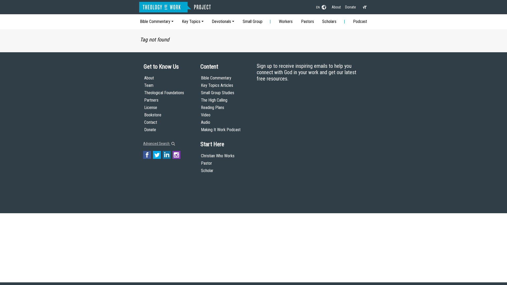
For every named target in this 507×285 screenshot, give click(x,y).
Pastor (206, 163)
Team (148, 85)
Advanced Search (156, 143)
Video (205, 114)
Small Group (252, 21)
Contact (150, 122)
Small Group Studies (217, 92)
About (336, 7)
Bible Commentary (155, 21)
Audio (205, 122)
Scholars (329, 21)
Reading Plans (212, 107)
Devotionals (221, 21)
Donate (350, 7)
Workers (286, 21)
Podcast (360, 21)
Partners (151, 100)
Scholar (207, 170)
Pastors (307, 21)
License (150, 107)
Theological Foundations (164, 92)
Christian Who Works (217, 155)
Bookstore (152, 114)
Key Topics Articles (217, 85)
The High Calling (214, 100)
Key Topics (191, 21)
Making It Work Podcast (221, 129)
